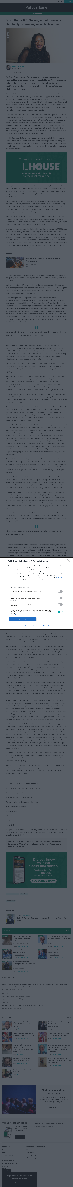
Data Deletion (26, 626)
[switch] (60, 591)
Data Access (36, 626)
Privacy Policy (47, 626)
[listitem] (36, 587)
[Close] (69, 561)
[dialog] (36, 593)
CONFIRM (22, 619)
